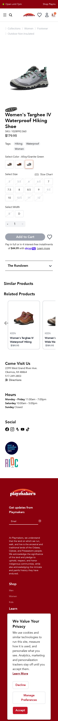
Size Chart (46, 174)
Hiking (18, 144)
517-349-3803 (13, 376)
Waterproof (32, 144)
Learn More (20, 674)
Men (11, 590)
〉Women (27, 28)
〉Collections (12, 28)
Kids (11, 602)
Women (19, 149)
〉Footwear (41, 28)
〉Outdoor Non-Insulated (19, 34)
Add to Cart (25, 237)
